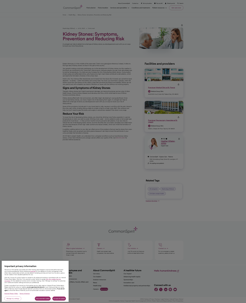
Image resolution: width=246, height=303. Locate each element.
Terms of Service (25, 293)
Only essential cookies (43, 298)
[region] (35, 281)
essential (32, 271)
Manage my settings (13, 298)
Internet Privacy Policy (11, 293)
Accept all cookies (59, 298)
